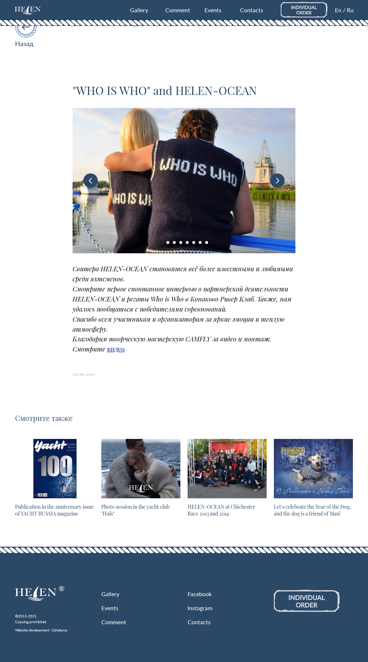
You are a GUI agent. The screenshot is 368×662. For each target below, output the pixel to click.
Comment (177, 9)
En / (340, 9)
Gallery (139, 9)
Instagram (200, 607)
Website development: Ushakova (41, 630)
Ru (350, 9)
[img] (27, 10)
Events (212, 9)
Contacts (251, 9)
